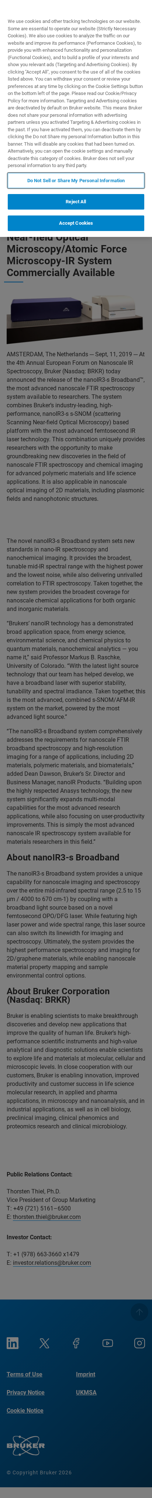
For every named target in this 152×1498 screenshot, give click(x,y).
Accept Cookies (76, 223)
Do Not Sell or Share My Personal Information (76, 180)
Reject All (76, 201)
